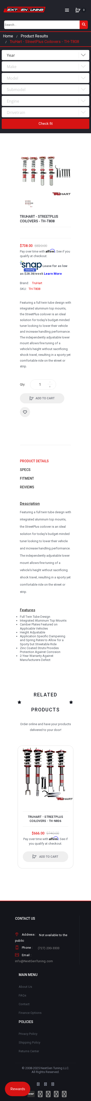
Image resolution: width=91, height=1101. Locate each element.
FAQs (22, 995)
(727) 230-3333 (49, 948)
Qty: (22, 384)
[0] (78, 10)
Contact (24, 1004)
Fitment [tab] (27, 478)
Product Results (34, 36)
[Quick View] (24, 770)
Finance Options (30, 1013)
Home (8, 36)
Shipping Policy (29, 1042)
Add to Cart (45, 398)
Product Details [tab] (34, 461)
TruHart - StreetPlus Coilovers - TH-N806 (45, 818)
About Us (25, 987)
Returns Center (29, 1051)
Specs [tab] (25, 470)
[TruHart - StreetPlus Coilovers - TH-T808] (29, 203)
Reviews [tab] (27, 487)
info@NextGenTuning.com (34, 961)
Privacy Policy (28, 1034)
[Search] (84, 25)
